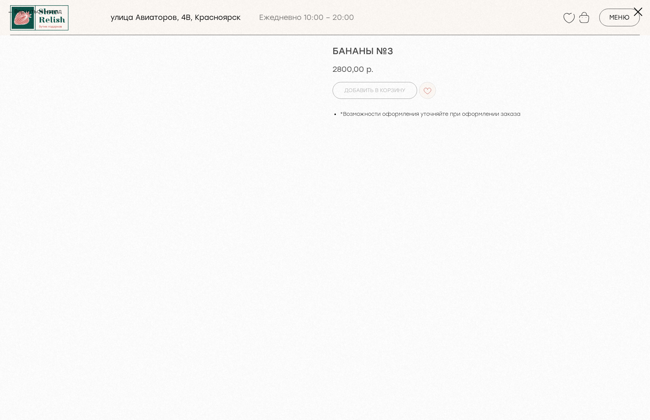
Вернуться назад (38, 11)
